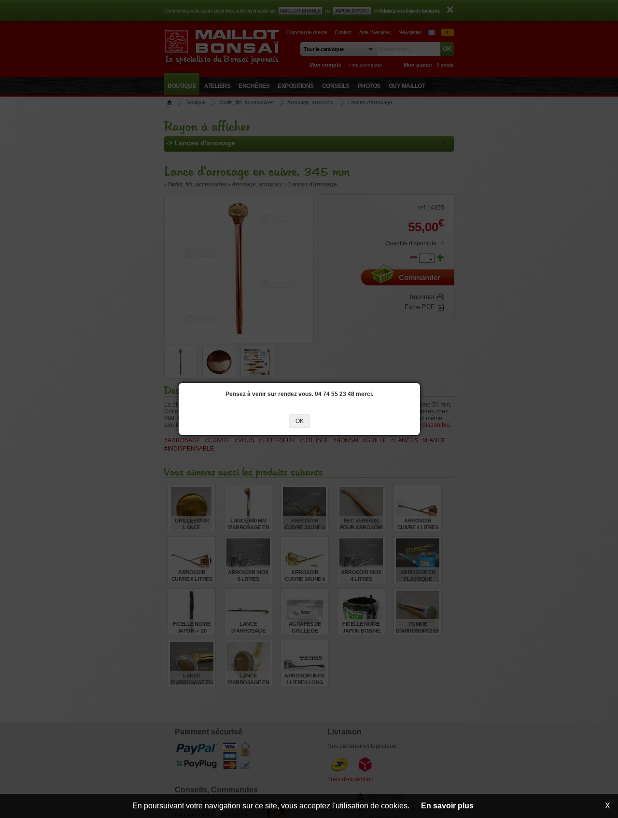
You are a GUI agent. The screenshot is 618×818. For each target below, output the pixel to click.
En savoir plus (447, 806)
